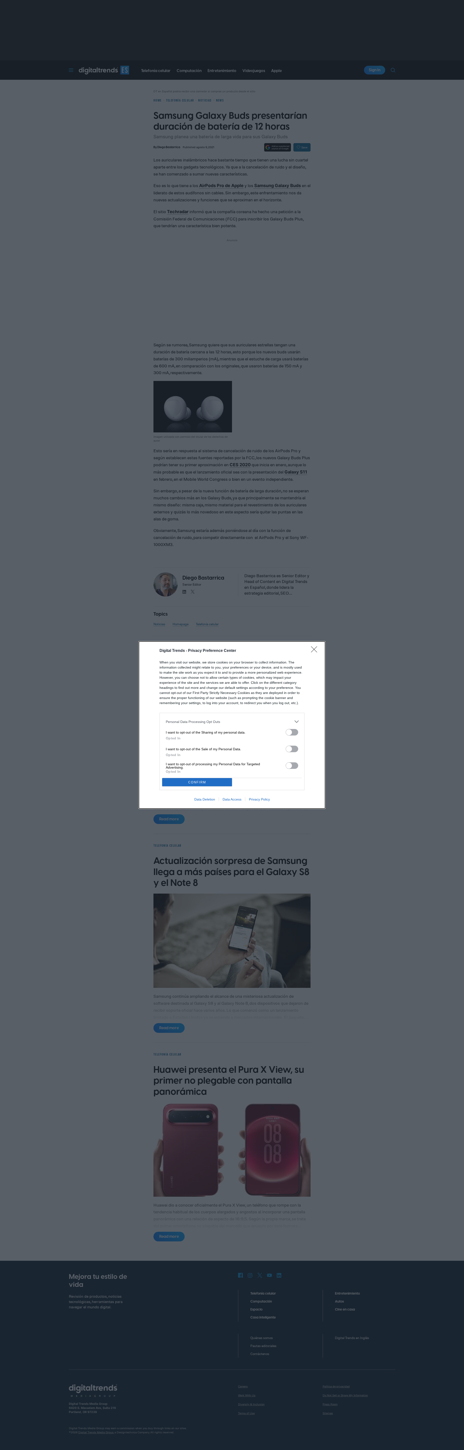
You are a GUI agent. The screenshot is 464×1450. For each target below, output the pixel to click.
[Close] (315, 651)
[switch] (292, 732)
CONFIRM (197, 782)
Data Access (232, 799)
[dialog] (232, 725)
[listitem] (232, 721)
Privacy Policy (259, 799)
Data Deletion (204, 799)
